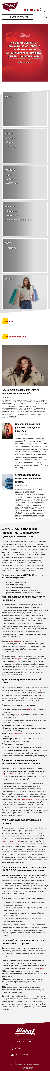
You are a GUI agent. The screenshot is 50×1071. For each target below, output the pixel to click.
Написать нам (25, 1041)
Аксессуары (12, 146)
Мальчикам (12, 215)
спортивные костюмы (10, 774)
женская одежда (15, 641)
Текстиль (11, 247)
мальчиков (14, 844)
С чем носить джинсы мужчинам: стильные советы (28, 478)
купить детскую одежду (11, 841)
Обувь (9, 142)
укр (39, 4)
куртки (29, 709)
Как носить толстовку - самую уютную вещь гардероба (20, 391)
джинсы (19, 715)
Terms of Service (38, 1062)
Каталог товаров (19, 17)
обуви (42, 968)
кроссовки (18, 733)
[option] (25, 53)
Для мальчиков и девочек (19, 219)
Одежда (10, 138)
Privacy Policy (30, 1062)
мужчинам (38, 690)
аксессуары (17, 659)
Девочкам (11, 211)
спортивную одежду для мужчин (28, 799)
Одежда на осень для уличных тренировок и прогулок (28, 427)
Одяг (8, 174)
